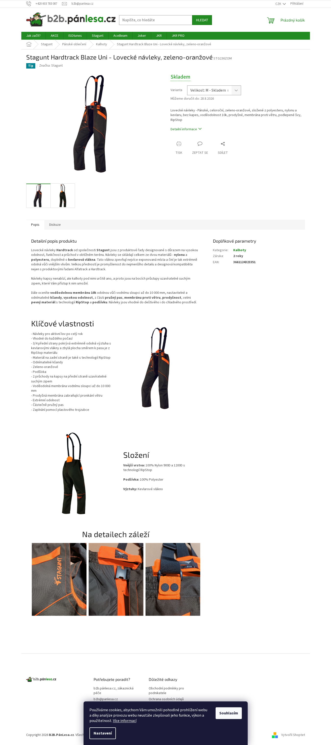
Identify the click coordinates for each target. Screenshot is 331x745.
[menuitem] (33, 36)
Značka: (51, 65)
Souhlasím (228, 713)
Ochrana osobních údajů (166, 699)
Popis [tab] (35, 224)
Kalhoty (239, 250)
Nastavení (103, 733)
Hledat (202, 20)
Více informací (124, 720)
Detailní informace (184, 129)
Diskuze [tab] (55, 224)
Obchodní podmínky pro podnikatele (166, 691)
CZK (278, 4)
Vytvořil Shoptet (293, 735)
